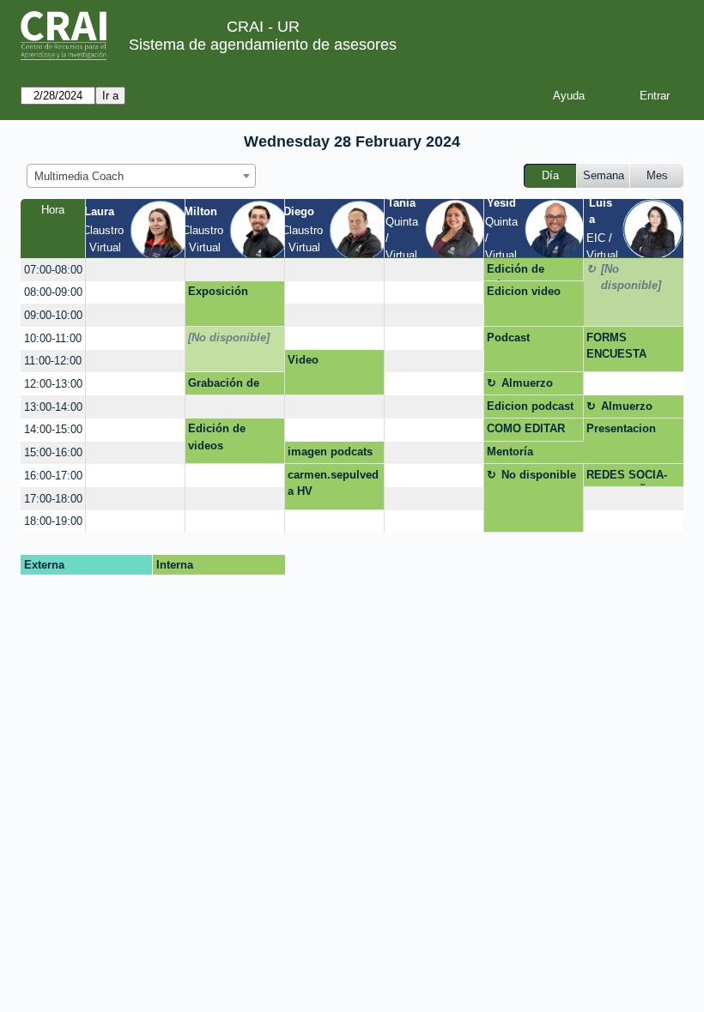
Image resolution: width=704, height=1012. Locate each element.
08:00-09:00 (53, 292)
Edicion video (524, 291)
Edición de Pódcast (515, 271)
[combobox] (141, 176)
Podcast (508, 337)
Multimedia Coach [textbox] (79, 176)
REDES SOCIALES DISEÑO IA (628, 477)
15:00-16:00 (53, 452)
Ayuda (569, 95)
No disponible (538, 474)
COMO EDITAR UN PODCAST (526, 431)
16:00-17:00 (53, 475)
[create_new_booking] (135, 269)
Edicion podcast (530, 406)
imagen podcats (330, 451)
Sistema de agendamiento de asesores (263, 44)
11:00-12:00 (53, 360)
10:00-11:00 (53, 338)
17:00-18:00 (53, 498)
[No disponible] (631, 277)
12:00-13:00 (53, 383)
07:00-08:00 (53, 269)
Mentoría (510, 451)
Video (303, 359)
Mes (657, 175)
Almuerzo (527, 382)
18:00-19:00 (53, 521)
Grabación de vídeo (223, 385)
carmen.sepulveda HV (333, 483)
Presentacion (621, 428)
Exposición (218, 291)
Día (550, 175)
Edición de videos (217, 437)
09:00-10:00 (53, 315)
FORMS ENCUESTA (616, 346)
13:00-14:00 (53, 407)
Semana (603, 175)
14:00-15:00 (53, 429)
